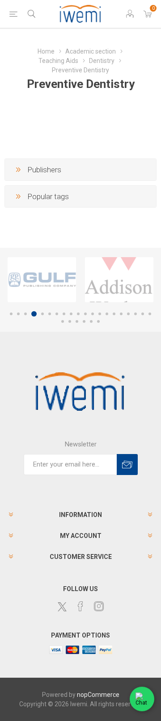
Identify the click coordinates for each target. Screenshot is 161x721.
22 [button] (69, 321)
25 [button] (91, 321)
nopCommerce (98, 694)
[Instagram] (99, 606)
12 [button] (92, 314)
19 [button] (142, 314)
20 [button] (149, 314)
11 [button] (85, 314)
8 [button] (64, 314)
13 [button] (99, 314)
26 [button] (98, 321)
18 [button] (135, 314)
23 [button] (77, 321)
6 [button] (49, 314)
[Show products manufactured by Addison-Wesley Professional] (119, 279)
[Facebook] (80, 606)
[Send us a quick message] (142, 699)
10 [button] (78, 314)
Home (46, 51)
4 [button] (34, 314)
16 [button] (121, 314)
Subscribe (127, 464)
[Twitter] (62, 607)
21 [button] (62, 321)
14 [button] (107, 314)
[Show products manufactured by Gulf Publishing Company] (42, 279)
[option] (41, 279)
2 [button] (18, 314)
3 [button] (25, 314)
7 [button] (56, 314)
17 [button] (128, 314)
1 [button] (11, 314)
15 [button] (114, 314)
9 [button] (71, 314)
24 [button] (84, 321)
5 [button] (42, 314)
